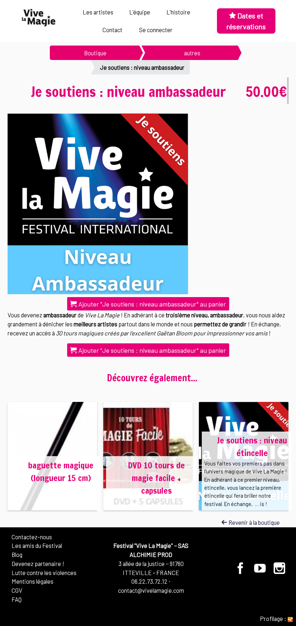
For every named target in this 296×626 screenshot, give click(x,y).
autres (192, 52)
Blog (17, 554)
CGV (17, 590)
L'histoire (178, 12)
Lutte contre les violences (44, 572)
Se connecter (156, 29)
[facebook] (241, 570)
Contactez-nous (32, 536)
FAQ (17, 599)
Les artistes (98, 12)
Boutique (95, 52)
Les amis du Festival (37, 545)
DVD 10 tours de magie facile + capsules (156, 478)
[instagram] (279, 570)
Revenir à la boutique (253, 522)
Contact (112, 29)
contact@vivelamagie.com (151, 590)
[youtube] (260, 570)
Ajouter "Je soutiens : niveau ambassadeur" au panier (151, 304)
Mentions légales (32, 581)
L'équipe (139, 12)
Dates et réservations (246, 21)
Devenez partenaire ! (38, 563)
